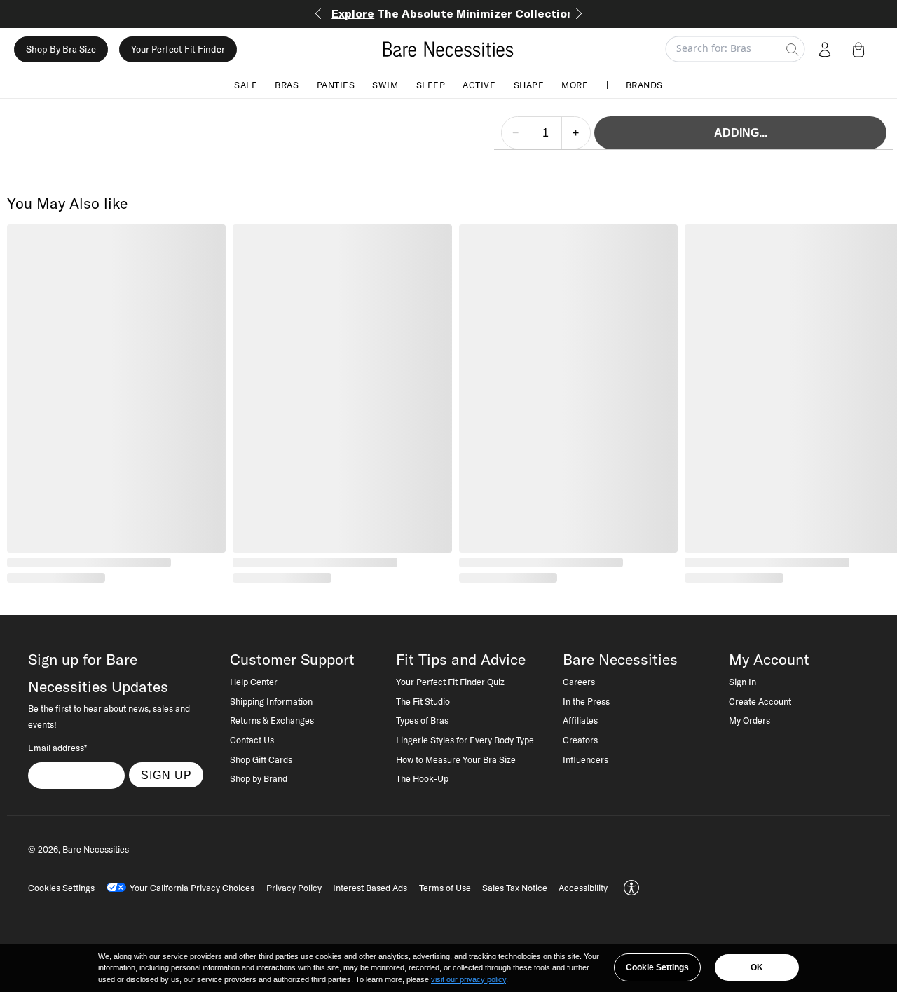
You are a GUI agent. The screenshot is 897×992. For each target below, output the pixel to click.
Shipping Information (271, 701)
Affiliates (580, 720)
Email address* (57, 747)
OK (757, 967)
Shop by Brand (258, 778)
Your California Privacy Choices (192, 887)
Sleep (431, 84)
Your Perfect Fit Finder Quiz (450, 681)
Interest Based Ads (370, 887)
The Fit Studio (423, 701)
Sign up (166, 775)
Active (479, 84)
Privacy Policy (294, 887)
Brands (644, 84)
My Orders (749, 720)
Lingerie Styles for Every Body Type (465, 739)
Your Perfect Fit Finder (178, 49)
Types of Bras (422, 720)
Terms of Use (445, 887)
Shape (529, 84)
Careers (579, 681)
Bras (287, 84)
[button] (861, 49)
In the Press (586, 701)
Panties (336, 84)
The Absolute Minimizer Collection (452, 13)
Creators (580, 739)
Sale (245, 84)
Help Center (254, 681)
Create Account (760, 701)
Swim (385, 84)
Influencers (585, 759)
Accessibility (583, 887)
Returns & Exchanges (272, 720)
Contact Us (252, 739)
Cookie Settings (657, 967)
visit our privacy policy (468, 979)
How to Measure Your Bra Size (456, 759)
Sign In (742, 681)
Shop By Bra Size (61, 49)
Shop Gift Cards (261, 759)
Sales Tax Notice (514, 887)
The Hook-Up (422, 778)
